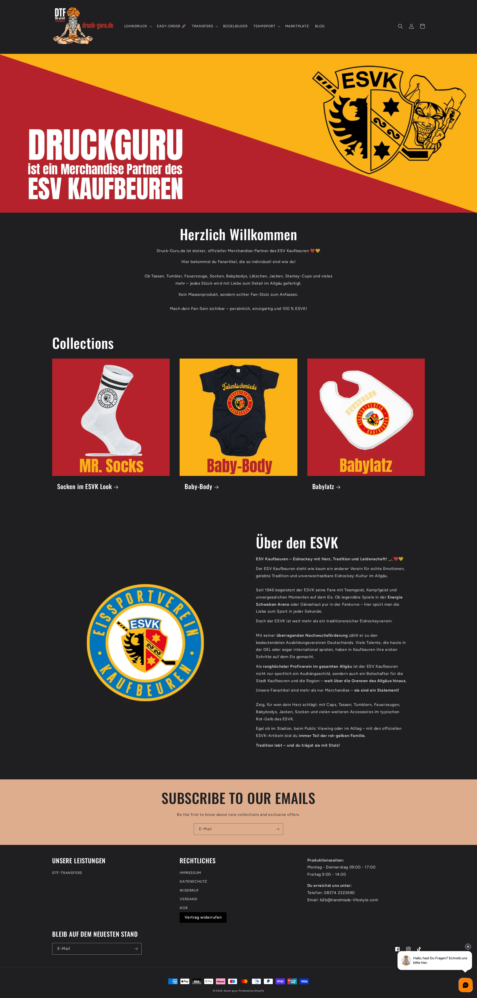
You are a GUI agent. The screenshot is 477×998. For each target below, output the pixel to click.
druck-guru (231, 990)
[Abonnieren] (277, 829)
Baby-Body (198, 486)
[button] (137, 26)
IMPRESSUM (190, 873)
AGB (184, 908)
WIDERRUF (189, 890)
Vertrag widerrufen (203, 917)
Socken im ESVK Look (84, 486)
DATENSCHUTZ (193, 881)
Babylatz (323, 486)
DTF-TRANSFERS (67, 873)
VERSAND (188, 899)
